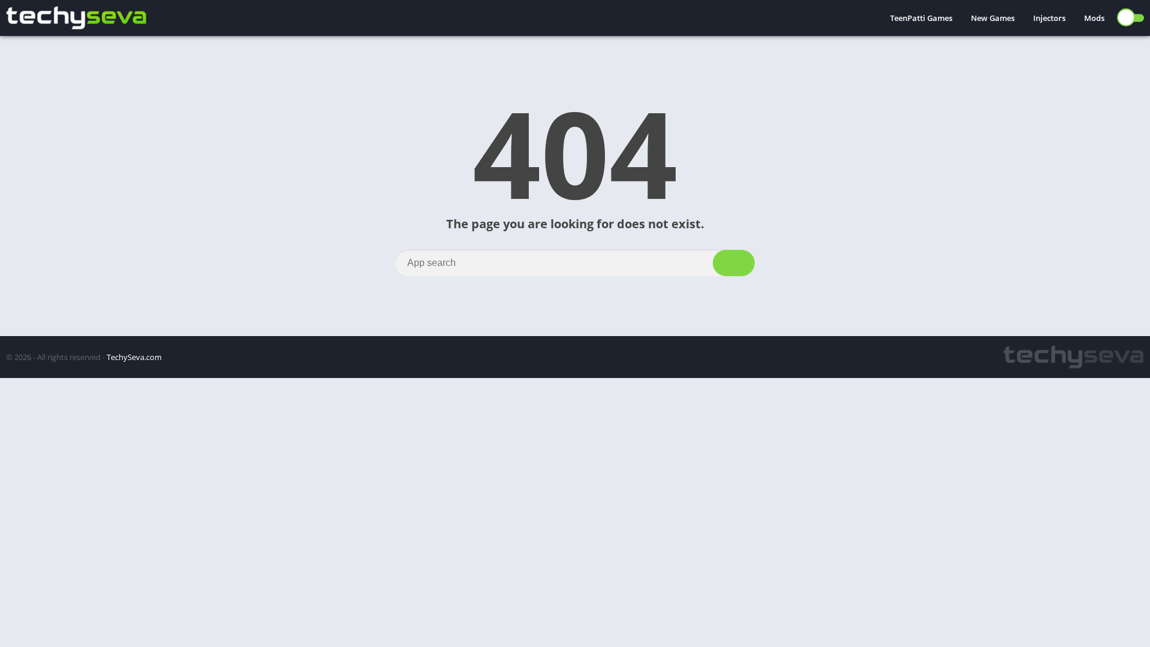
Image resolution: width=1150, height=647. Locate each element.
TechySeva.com (134, 357)
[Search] (734, 263)
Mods (1094, 18)
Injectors (1049, 18)
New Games (993, 18)
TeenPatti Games (921, 18)
